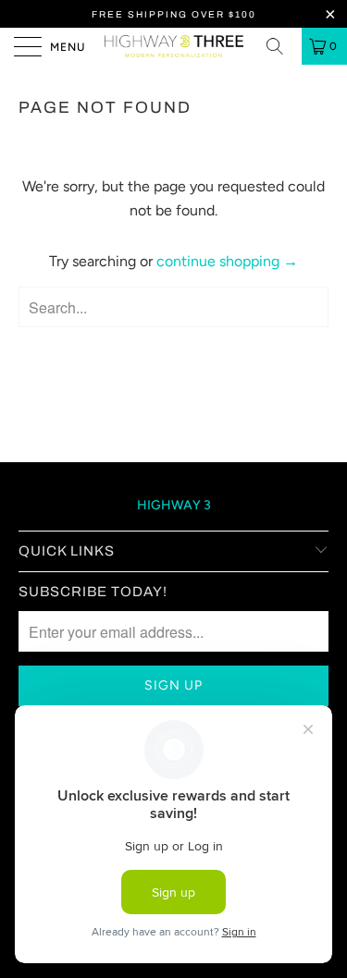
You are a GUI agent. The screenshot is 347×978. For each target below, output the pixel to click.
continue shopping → (227, 261)
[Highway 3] (174, 46)
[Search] (281, 46)
